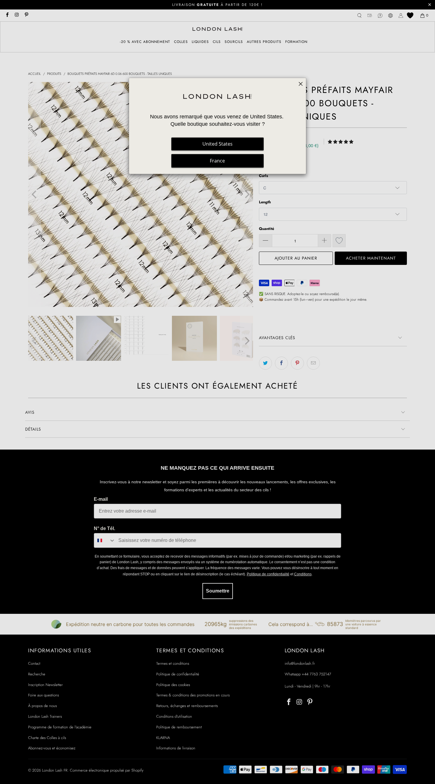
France (217, 160)
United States (217, 144)
